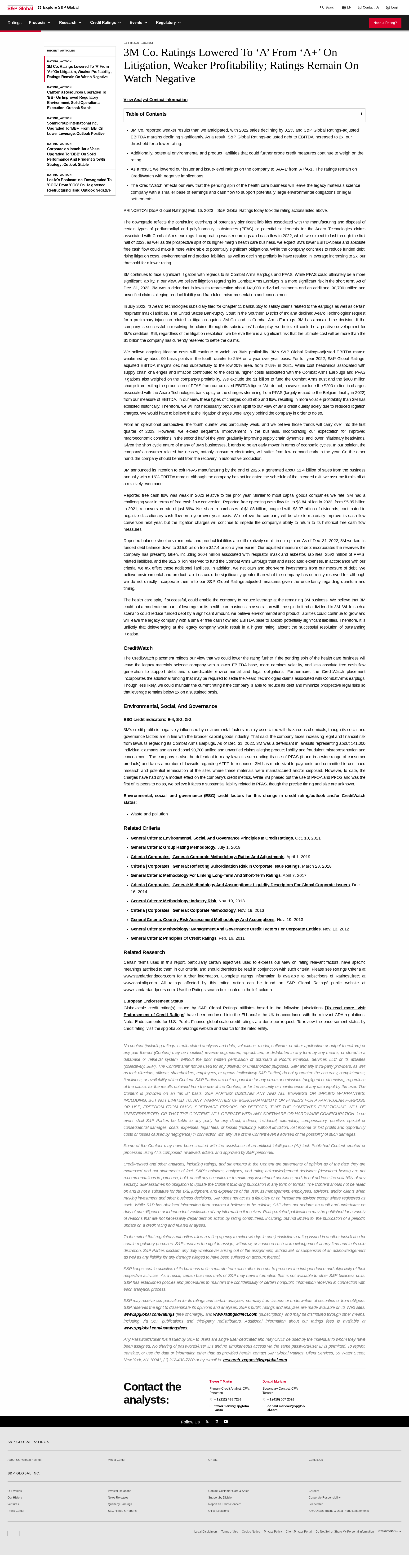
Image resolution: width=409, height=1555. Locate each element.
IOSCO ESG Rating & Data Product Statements (339, 1510)
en (349, 7)
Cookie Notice (251, 1531)
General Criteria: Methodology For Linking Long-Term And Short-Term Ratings (205, 875)
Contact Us (371, 7)
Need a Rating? (385, 23)
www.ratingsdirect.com (235, 1314)
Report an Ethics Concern (224, 1504)
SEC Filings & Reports (122, 1510)
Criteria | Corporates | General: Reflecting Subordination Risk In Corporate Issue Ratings (215, 866)
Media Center (116, 1459)
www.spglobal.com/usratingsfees (155, 1328)
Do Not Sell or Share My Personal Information (345, 1531)
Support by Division (220, 1497)
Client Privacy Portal (299, 1531)
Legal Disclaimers (206, 1531)
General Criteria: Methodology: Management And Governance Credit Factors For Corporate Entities (225, 929)
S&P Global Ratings (28, 1442)
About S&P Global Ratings (24, 1459)
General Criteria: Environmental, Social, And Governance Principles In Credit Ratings (212, 838)
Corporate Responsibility (325, 1497)
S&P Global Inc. (24, 1473)
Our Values (15, 1491)
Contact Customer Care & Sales (228, 1491)
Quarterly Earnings (120, 1504)
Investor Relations (119, 1491)
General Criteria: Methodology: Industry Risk (173, 901)
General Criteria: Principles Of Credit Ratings (173, 938)
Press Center (16, 1510)
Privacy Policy (273, 1531)
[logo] (20, 7)
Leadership (316, 1504)
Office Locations (218, 1510)
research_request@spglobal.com (255, 1360)
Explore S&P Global (61, 7)
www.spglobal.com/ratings (149, 1314)
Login (395, 7)
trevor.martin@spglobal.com (231, 1408)
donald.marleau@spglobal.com (286, 1408)
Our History (15, 1497)
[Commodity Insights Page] (208, 1422)
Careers (314, 1491)
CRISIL (213, 1459)
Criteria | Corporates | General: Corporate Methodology (183, 910)
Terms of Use (229, 1531)
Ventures (13, 1504)
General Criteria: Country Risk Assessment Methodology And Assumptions (203, 919)
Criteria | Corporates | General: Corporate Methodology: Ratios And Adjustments (207, 856)
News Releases (118, 1497)
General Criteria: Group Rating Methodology (173, 847)
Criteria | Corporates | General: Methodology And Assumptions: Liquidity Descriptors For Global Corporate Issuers (240, 884)
